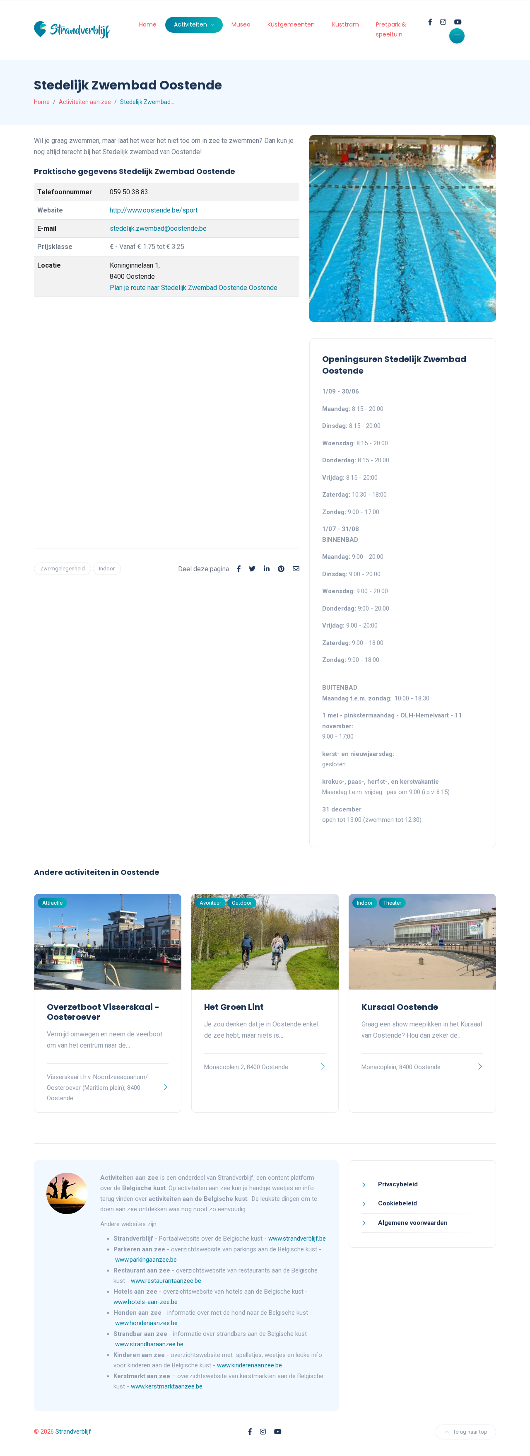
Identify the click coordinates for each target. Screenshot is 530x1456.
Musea (241, 24)
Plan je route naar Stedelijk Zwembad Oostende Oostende (193, 288)
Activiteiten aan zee (85, 102)
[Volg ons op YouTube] (458, 22)
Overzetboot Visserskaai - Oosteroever (103, 1012)
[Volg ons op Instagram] (443, 22)
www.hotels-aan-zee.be (146, 1302)
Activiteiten (191, 24)
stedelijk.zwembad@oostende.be (158, 228)
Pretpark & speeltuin (391, 29)
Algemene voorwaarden (412, 1223)
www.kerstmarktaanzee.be (166, 1386)
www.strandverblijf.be (297, 1238)
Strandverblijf (73, 1431)
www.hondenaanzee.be (146, 1323)
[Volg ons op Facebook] (430, 22)
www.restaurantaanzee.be (167, 1281)
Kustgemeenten (291, 24)
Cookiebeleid (396, 1203)
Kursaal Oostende (399, 1007)
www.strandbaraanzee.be (149, 1344)
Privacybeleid (397, 1184)
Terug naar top (470, 1432)
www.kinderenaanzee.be (249, 1365)
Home (148, 24)
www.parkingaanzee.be (146, 1259)
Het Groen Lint (234, 1007)
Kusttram (345, 24)
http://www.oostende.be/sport (154, 210)
